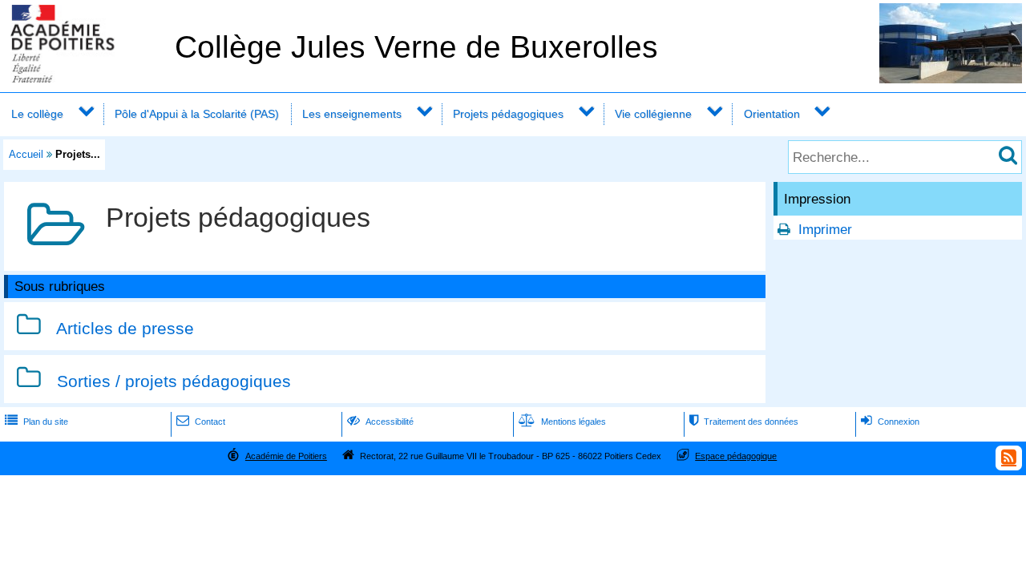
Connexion (890, 421)
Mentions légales (562, 421)
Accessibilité (380, 421)
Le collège (37, 113)
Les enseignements (352, 113)
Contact (200, 421)
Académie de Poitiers (286, 456)
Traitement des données (743, 421)
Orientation (772, 113)
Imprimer (825, 229)
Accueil (26, 154)
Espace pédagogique (736, 456)
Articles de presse (125, 328)
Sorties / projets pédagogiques (174, 381)
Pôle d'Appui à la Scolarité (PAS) (197, 113)
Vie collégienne (653, 113)
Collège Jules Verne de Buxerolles (416, 47)
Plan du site (36, 421)
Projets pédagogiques (508, 113)
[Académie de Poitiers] (84, 78)
